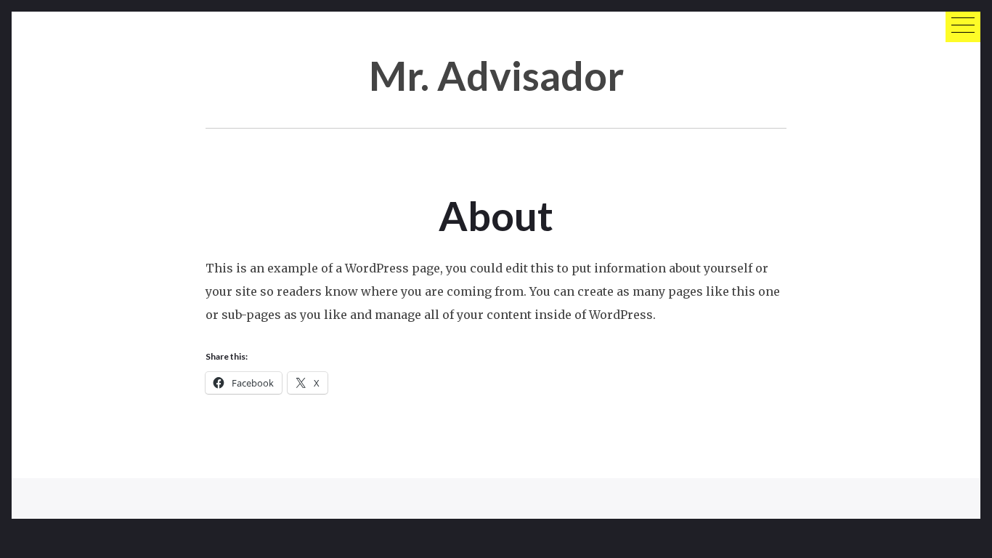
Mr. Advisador (496, 75)
